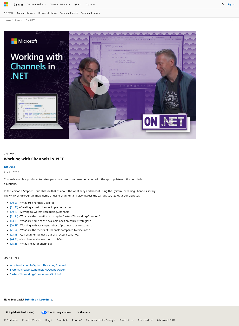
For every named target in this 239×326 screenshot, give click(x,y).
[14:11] (14, 221)
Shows (18, 20)
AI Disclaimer (11, 320)
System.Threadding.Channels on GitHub (34, 274)
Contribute (62, 320)
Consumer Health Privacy (99, 320)
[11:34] (14, 216)
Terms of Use (127, 320)
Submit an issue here (38, 299)
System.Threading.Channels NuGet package (37, 269)
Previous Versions (31, 320)
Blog (47, 320)
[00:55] (14, 203)
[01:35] (14, 207)
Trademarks (144, 320)
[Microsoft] (6, 4)
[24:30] (14, 239)
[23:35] (14, 234)
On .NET (30, 20)
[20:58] (14, 225)
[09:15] (14, 212)
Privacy (76, 320)
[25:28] (14, 243)
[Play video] (100, 85)
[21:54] (14, 230)
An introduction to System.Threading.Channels (38, 265)
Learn (8, 20)
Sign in (231, 4)
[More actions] (232, 20)
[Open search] (223, 4)
